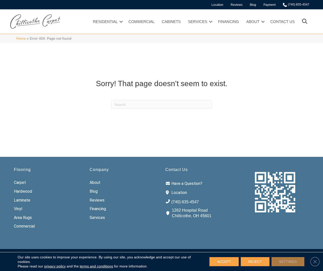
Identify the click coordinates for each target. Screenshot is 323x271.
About (252, 21)
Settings (288, 262)
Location (217, 5)
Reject (255, 262)
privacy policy (55, 266)
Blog (253, 5)
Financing (228, 21)
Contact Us (282, 21)
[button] (121, 21)
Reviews (237, 5)
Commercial (141, 21)
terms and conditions (96, 266)
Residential (105, 21)
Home (21, 38)
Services (197, 21)
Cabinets (171, 21)
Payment (269, 5)
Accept (224, 262)
